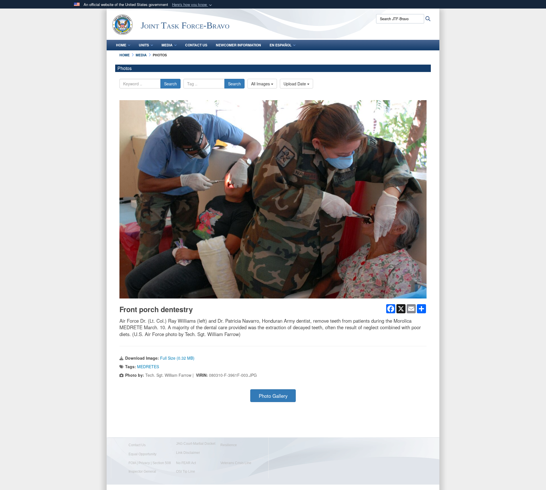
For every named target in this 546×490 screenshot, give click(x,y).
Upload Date (295, 84)
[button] (192, 5)
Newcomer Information (238, 45)
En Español (280, 45)
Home (121, 45)
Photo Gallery (273, 395)
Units (144, 45)
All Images (261, 84)
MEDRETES (148, 366)
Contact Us (196, 45)
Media (167, 45)
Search (170, 84)
